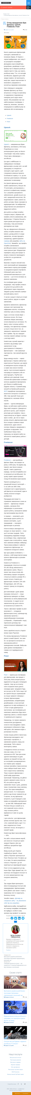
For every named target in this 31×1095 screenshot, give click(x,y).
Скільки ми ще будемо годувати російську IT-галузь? (15, 1043)
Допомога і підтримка (7, 7)
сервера (6, 241)
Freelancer (10, 118)
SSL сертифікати (15, 1067)
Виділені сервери (15, 1064)
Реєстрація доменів (15, 1060)
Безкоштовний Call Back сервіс (15, 1074)
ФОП (5, 391)
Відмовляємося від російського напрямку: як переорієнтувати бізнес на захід (15, 1018)
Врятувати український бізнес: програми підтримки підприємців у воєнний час (14, 958)
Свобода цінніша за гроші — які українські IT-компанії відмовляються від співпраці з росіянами (15, 965)
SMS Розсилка (15, 1072)
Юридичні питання (9, 997)
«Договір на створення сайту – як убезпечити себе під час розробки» (15, 901)
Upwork (9, 115)
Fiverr (8, 121)
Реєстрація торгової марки (15, 1069)
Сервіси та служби (9, 29)
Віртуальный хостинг (15, 1057)
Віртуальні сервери (15, 1062)
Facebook (8, 950)
